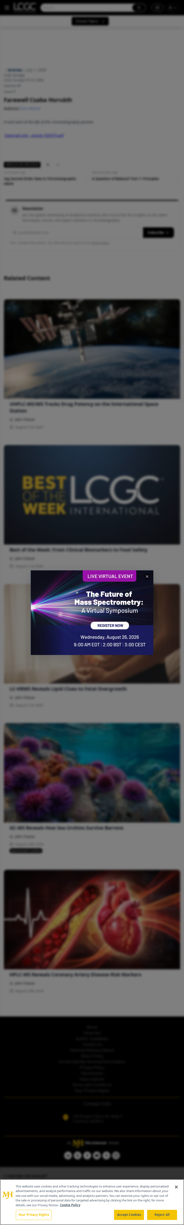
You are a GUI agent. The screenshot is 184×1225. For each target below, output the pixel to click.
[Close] (176, 1187)
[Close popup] (147, 576)
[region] (92, 1202)
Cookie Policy (70, 1205)
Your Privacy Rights (33, 1214)
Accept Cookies (129, 1214)
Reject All (162, 1214)
